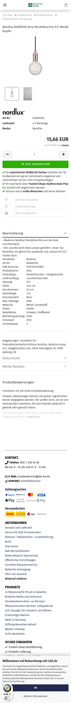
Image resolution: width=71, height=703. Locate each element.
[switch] (7, 698)
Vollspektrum (45, 606)
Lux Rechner (37, 601)
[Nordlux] (13, 111)
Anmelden (33, 416)
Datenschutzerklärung (13, 681)
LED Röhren (44, 610)
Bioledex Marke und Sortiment (23, 596)
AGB (7, 551)
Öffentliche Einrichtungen (20, 560)
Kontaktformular (31, 481)
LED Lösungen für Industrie (21, 610)
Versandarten (15, 508)
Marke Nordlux (13, 366)
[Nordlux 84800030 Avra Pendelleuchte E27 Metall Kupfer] (35, 61)
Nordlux (37, 128)
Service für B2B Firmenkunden (23, 532)
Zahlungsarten (15, 489)
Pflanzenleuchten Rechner (20, 606)
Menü (5, 5)
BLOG (8, 541)
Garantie (22, 574)
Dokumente (11, 358)
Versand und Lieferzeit (18, 527)
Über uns (10, 574)
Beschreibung (12, 233)
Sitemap (20, 629)
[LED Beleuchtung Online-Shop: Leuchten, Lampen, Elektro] (35, 5)
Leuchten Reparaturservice (21, 564)
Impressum (11, 546)
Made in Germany (15, 619)
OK (35, 687)
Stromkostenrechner (17, 601)
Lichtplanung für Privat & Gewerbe (25, 592)
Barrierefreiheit (20, 551)
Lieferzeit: (8, 123)
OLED (8, 633)
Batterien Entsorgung (17, 569)
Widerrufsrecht (14, 555)
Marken (9, 629)
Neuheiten (18, 633)
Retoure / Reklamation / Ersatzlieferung (29, 537)
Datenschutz (31, 555)
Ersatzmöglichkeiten (17, 615)
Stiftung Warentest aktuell (20, 624)
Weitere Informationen (36, 696)
